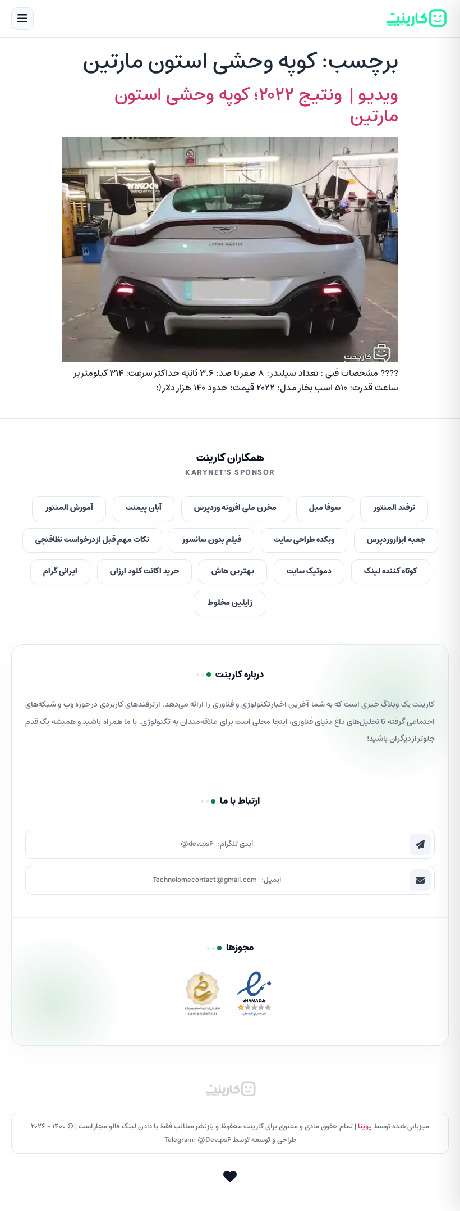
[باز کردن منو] (22, 18)
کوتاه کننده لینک (390, 571)
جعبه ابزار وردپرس (396, 540)
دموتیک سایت (309, 571)
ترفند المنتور (394, 508)
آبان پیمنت (144, 508)
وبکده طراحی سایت (304, 540)
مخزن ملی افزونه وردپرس (235, 508)
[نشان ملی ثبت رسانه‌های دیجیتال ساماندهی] (202, 996)
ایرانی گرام (60, 571)
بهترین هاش (232, 571)
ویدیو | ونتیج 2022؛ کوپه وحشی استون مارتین (256, 106)
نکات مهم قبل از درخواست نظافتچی (92, 540)
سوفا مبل (325, 508)
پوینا (365, 1126)
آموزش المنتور (69, 508)
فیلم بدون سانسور (211, 540)
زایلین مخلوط (230, 603)
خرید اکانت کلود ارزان (144, 571)
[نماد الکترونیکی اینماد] (254, 996)
